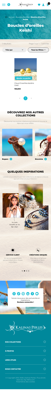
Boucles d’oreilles (22, 17)
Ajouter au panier (23, 78)
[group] (17, 144)
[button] (22, 270)
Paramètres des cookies (25, 382)
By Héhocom (29, 380)
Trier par (9, 50)
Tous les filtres (37, 50)
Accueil (11, 17)
